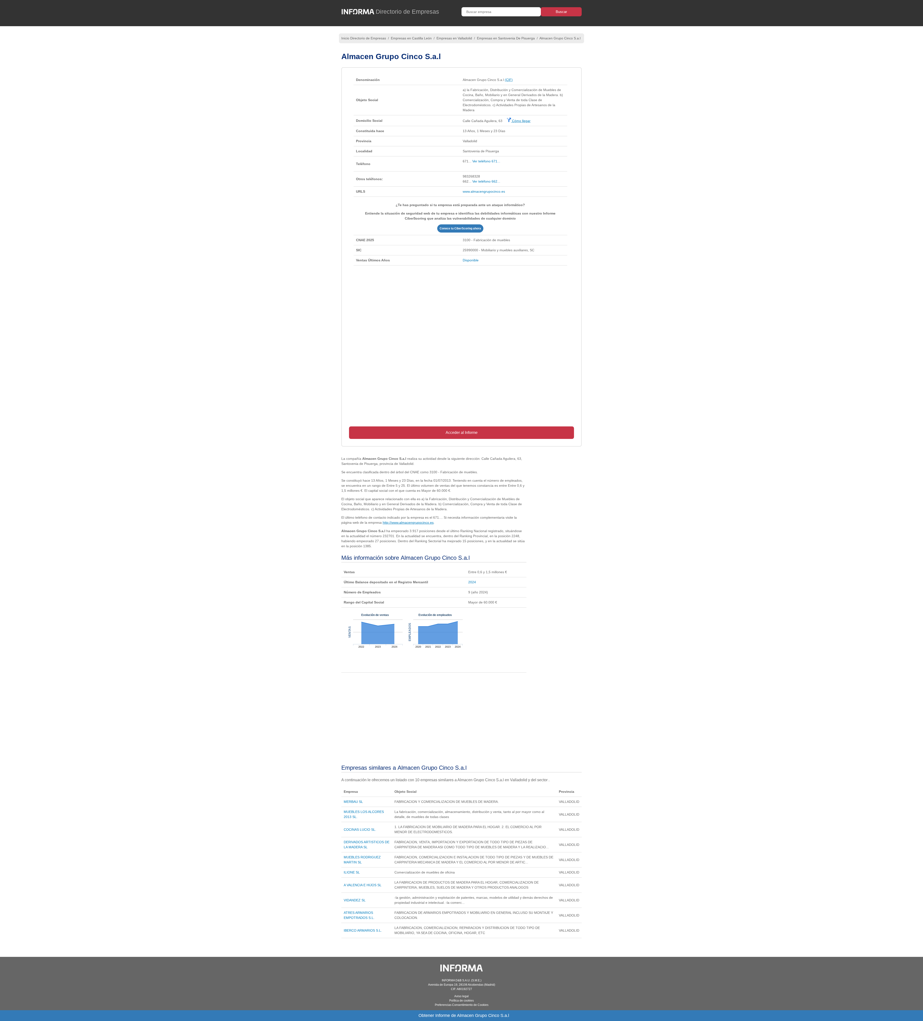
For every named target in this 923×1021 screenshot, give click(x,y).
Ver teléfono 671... (486, 161)
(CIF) (509, 80)
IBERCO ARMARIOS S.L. (363, 930)
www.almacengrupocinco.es (484, 191)
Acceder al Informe (462, 433)
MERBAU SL (353, 802)
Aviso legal (461, 996)
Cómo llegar (520, 121)
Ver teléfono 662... (486, 181)
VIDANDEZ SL (355, 900)
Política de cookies (461, 1000)
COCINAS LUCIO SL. (360, 829)
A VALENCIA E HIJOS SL (362, 885)
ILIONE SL (352, 872)
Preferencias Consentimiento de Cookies (461, 1005)
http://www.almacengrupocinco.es (408, 522)
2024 (472, 582)
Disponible (471, 260)
